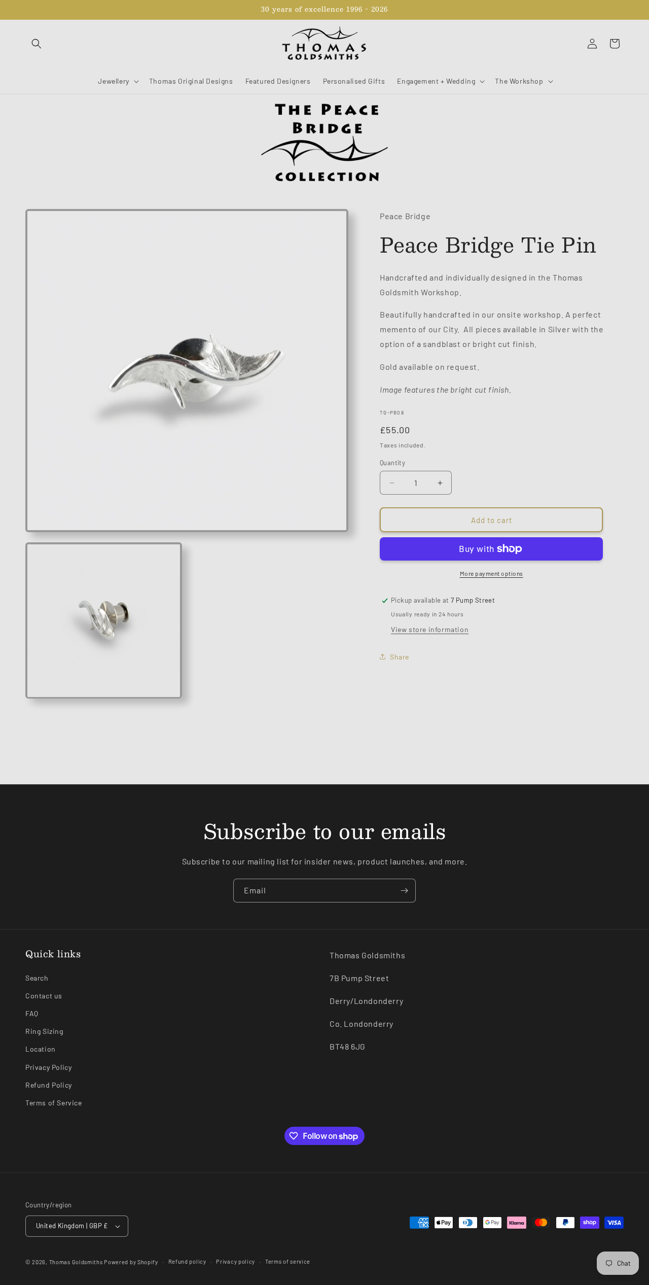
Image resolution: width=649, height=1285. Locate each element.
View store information (429, 629)
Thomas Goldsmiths (76, 1262)
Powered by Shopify (131, 1262)
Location (40, 1049)
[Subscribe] (404, 890)
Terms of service (287, 1261)
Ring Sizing (44, 1031)
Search (37, 978)
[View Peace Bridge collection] (324, 143)
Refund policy (187, 1261)
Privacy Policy (48, 1067)
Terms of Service (53, 1102)
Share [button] (399, 656)
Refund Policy (48, 1085)
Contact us (43, 995)
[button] (36, 43)
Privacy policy (235, 1261)
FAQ (32, 1013)
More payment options (491, 573)
